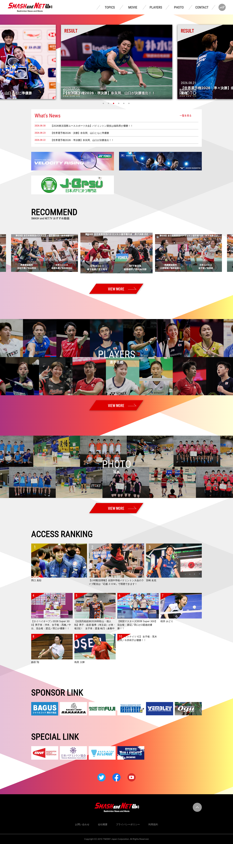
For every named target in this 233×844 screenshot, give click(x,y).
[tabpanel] (116, 62)
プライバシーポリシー (128, 824)
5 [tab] (124, 103)
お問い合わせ (82, 824)
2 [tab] (109, 103)
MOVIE (132, 7)
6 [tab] (129, 103)
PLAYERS (156, 7)
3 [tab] (114, 103)
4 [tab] (119, 103)
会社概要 (102, 824)
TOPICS (110, 7)
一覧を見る (186, 115)
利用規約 (153, 824)
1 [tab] (103, 103)
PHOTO (179, 7)
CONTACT (201, 7)
